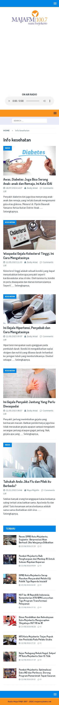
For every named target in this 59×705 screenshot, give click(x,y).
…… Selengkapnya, (20, 285)
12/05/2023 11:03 (14, 262)
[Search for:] (29, 120)
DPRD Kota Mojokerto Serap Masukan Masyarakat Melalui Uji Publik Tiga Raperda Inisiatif (35, 578)
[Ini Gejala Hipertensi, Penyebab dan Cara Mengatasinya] (29, 309)
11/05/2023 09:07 (14, 336)
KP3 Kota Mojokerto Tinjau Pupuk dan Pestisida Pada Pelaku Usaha (36, 638)
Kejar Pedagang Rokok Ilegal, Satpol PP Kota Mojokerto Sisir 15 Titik (37, 654)
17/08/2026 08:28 (28, 627)
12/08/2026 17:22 (28, 643)
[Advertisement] (29, 59)
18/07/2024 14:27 (14, 188)
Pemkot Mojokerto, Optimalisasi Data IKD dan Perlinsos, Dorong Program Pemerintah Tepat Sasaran (37, 672)
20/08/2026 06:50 (28, 585)
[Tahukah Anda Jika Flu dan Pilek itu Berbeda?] (29, 460)
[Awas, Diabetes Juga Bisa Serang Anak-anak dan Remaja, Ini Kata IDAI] (29, 160)
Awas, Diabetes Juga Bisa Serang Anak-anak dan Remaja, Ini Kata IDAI (27, 181)
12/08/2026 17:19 (28, 660)
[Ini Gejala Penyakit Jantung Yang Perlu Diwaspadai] (29, 383)
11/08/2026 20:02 (28, 679)
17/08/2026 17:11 (28, 607)
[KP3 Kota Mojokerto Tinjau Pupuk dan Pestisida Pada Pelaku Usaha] (9, 640)
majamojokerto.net (42, 701)
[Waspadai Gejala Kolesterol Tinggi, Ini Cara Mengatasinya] (29, 235)
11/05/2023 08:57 (14, 410)
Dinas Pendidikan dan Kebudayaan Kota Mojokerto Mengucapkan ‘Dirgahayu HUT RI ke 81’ (36, 620)
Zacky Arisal (32, 188)
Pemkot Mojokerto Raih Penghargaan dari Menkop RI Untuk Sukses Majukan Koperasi (37, 558)
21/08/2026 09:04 (28, 566)
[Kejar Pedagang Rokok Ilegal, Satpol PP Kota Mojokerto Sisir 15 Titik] (9, 657)
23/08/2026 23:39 (28, 546)
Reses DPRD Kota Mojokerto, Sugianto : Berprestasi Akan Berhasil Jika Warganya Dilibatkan (36, 539)
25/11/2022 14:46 (14, 490)
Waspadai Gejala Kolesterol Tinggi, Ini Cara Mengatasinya (28, 255)
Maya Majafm (33, 490)
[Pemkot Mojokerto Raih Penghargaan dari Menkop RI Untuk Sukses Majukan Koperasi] (9, 559)
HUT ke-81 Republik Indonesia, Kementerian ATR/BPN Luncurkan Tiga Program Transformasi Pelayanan (36, 599)
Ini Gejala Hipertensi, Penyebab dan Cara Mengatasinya (26, 329)
